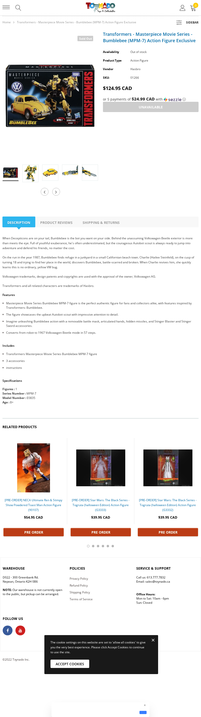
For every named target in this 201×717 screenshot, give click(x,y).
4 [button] (103, 546)
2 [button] (93, 546)
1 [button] (88, 546)
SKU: (106, 78)
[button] (151, 99)
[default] (143, 712)
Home (6, 22)
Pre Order (33, 532)
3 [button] (98, 546)
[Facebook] (8, 630)
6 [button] (113, 546)
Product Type (112, 60)
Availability (111, 52)
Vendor (108, 69)
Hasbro (135, 69)
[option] (50, 96)
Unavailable (151, 107)
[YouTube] (20, 630)
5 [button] (108, 546)
